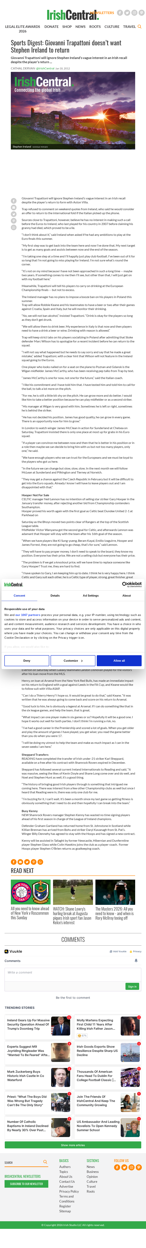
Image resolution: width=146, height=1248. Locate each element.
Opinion (92, 1177)
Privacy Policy (69, 1191)
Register (65, 1206)
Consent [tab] (19, 595)
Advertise (66, 1186)
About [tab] (126, 595)
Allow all (119, 660)
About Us (65, 1177)
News (91, 1167)
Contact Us (67, 1182)
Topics (63, 1172)
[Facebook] (120, 13)
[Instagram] (134, 13)
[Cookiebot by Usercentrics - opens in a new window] (125, 584)
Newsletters (102, 13)
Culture (92, 1182)
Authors (65, 1167)
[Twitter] (127, 13)
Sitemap (65, 1211)
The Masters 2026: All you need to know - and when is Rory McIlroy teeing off (114, 913)
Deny (26, 660)
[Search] (139, 27)
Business (93, 1172)
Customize (71, 660)
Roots (91, 1191)
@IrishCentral (45, 68)
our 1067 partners (27, 615)
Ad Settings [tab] (91, 595)
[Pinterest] (142, 13)
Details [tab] (55, 595)
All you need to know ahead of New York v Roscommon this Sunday (30, 913)
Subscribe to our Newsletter (26, 1184)
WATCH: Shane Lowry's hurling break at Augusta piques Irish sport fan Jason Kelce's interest (72, 915)
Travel (91, 1186)
